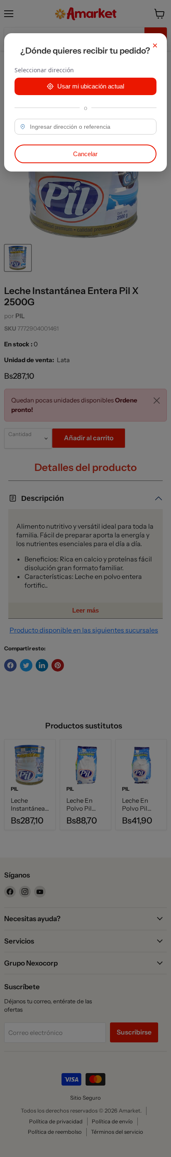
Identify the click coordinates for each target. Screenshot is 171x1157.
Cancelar (85, 153)
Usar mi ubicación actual (90, 86)
